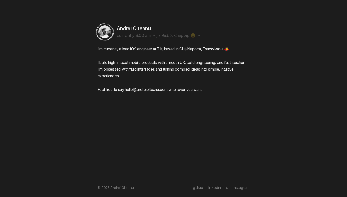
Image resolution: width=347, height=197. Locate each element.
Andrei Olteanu (134, 28)
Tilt (159, 48)
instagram (241, 187)
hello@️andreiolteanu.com (146, 89)
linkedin (214, 187)
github (198, 187)
